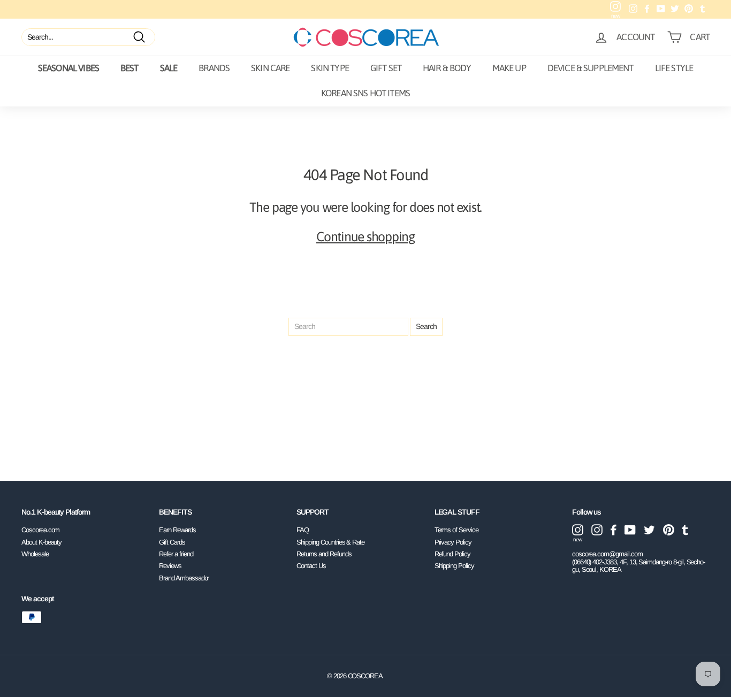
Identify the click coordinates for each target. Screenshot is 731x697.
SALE (169, 68)
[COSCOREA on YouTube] (630, 529)
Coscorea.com (40, 530)
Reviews (170, 566)
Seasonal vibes (68, 68)
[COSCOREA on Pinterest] (668, 529)
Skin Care (270, 68)
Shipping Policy (454, 566)
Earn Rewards (177, 530)
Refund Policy (452, 554)
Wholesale (35, 554)
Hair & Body (447, 68)
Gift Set (385, 68)
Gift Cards (172, 542)
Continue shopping (365, 236)
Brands (214, 68)
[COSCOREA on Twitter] (649, 529)
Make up (509, 68)
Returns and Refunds (323, 554)
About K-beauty (41, 542)
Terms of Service (456, 530)
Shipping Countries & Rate (330, 542)
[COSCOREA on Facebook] (613, 529)
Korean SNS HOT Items (365, 93)
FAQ (302, 530)
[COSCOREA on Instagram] (597, 529)
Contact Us (311, 566)
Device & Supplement (590, 68)
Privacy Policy (453, 542)
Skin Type (329, 68)
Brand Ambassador (184, 578)
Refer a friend (176, 554)
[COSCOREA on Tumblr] (685, 529)
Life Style (674, 68)
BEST (129, 68)
